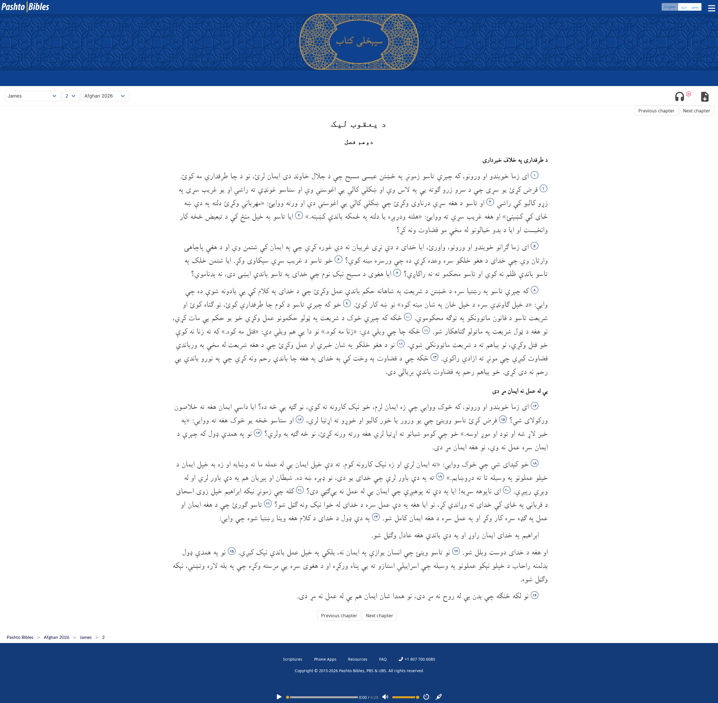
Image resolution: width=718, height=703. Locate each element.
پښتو (695, 6)
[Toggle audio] (680, 97)
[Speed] (426, 697)
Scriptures (292, 659)
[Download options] (704, 97)
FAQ (383, 659)
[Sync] (439, 697)
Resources (357, 659)
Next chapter (696, 111)
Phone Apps (325, 659)
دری (684, 6)
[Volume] (385, 697)
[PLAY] (279, 697)
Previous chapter (656, 111)
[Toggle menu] (710, 8)
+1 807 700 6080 (419, 659)
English (670, 7)
